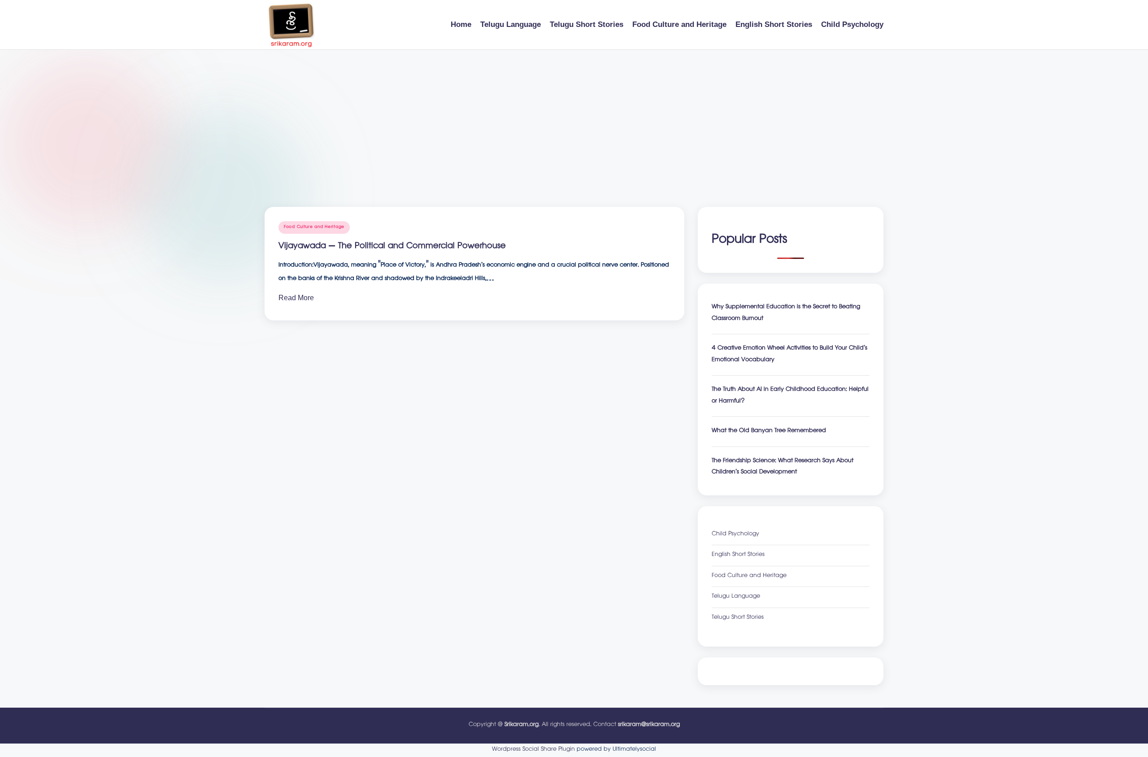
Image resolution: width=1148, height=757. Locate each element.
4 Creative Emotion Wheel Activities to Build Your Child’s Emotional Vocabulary (789, 354)
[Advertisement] (574, 117)
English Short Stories (738, 555)
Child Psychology (735, 534)
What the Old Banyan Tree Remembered (769, 431)
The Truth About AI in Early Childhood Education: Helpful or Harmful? (790, 396)
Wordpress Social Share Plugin (534, 750)
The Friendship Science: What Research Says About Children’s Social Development (782, 467)
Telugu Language (736, 597)
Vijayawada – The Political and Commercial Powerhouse (392, 247)
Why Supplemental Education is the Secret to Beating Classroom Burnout (786, 313)
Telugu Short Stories (738, 618)
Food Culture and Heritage (314, 227)
